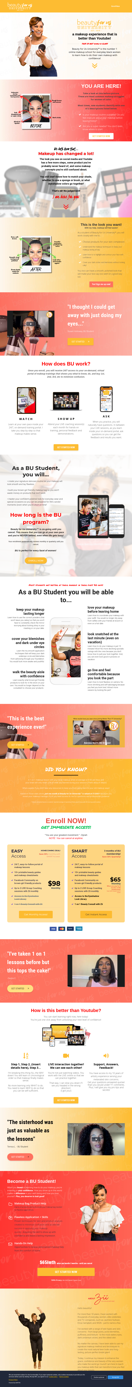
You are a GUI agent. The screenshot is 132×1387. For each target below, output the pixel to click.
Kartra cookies (64, 1377)
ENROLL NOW (35, 560)
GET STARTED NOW (101, 136)
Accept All (115, 1377)
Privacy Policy (13, 1380)
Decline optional (99, 1377)
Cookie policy (53, 1377)
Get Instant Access (96, 914)
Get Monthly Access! (36, 914)
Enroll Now (115, 6)
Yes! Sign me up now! (101, 284)
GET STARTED (78, 341)
